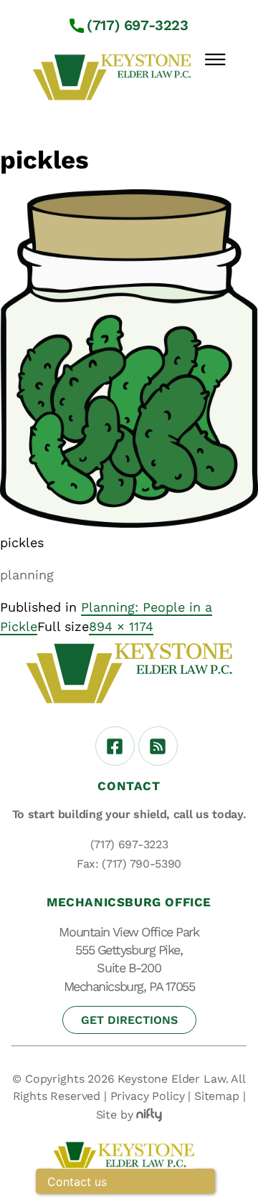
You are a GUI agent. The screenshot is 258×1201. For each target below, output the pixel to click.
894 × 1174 (121, 626)
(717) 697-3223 (137, 25)
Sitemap (216, 1096)
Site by (114, 1114)
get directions (129, 1020)
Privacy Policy (147, 1096)
